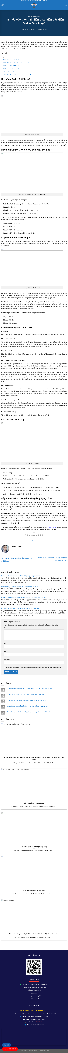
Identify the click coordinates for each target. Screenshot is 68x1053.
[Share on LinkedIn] (38, 535)
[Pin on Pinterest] (34, 535)
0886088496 (39, 1022)
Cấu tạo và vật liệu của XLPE (12, 69)
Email (5, 651)
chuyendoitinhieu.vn (38, 1024)
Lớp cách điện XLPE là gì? (11, 66)
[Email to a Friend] (31, 535)
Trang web (7, 659)
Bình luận (7, 628)
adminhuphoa (42, 29)
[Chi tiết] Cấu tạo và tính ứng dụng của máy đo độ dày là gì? (20, 608)
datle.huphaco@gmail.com (37, 1019)
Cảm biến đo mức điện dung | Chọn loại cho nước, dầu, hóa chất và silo (29, 688)
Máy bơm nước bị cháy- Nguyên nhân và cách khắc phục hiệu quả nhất (23, 597)
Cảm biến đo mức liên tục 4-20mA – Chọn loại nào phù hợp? (20, 576)
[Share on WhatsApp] (25, 535)
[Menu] (3, 5)
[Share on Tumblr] (40, 535)
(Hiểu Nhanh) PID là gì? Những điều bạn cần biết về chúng (19, 586)
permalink (34, 540)
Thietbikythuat (51, 527)
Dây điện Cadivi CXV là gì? (11, 60)
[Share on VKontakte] (36, 535)
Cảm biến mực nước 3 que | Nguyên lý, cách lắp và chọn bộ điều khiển (29, 712)
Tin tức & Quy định (34, 16)
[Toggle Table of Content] (2, 57)
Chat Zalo (6, 1045)
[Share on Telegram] (42, 535)
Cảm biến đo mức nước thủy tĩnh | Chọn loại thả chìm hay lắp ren (27, 706)
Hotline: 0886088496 (9, 1049)
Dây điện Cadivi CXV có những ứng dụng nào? (17, 74)
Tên (5, 643)
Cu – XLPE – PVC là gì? (11, 71)
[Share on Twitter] (29, 535)
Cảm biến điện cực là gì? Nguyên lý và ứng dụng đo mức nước (26, 700)
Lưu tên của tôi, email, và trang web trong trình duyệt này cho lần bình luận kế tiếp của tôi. (33, 667)
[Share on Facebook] (27, 535)
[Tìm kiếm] (66, 5)
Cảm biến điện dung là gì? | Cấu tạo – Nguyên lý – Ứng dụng (26, 694)
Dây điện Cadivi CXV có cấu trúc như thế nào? (17, 63)
